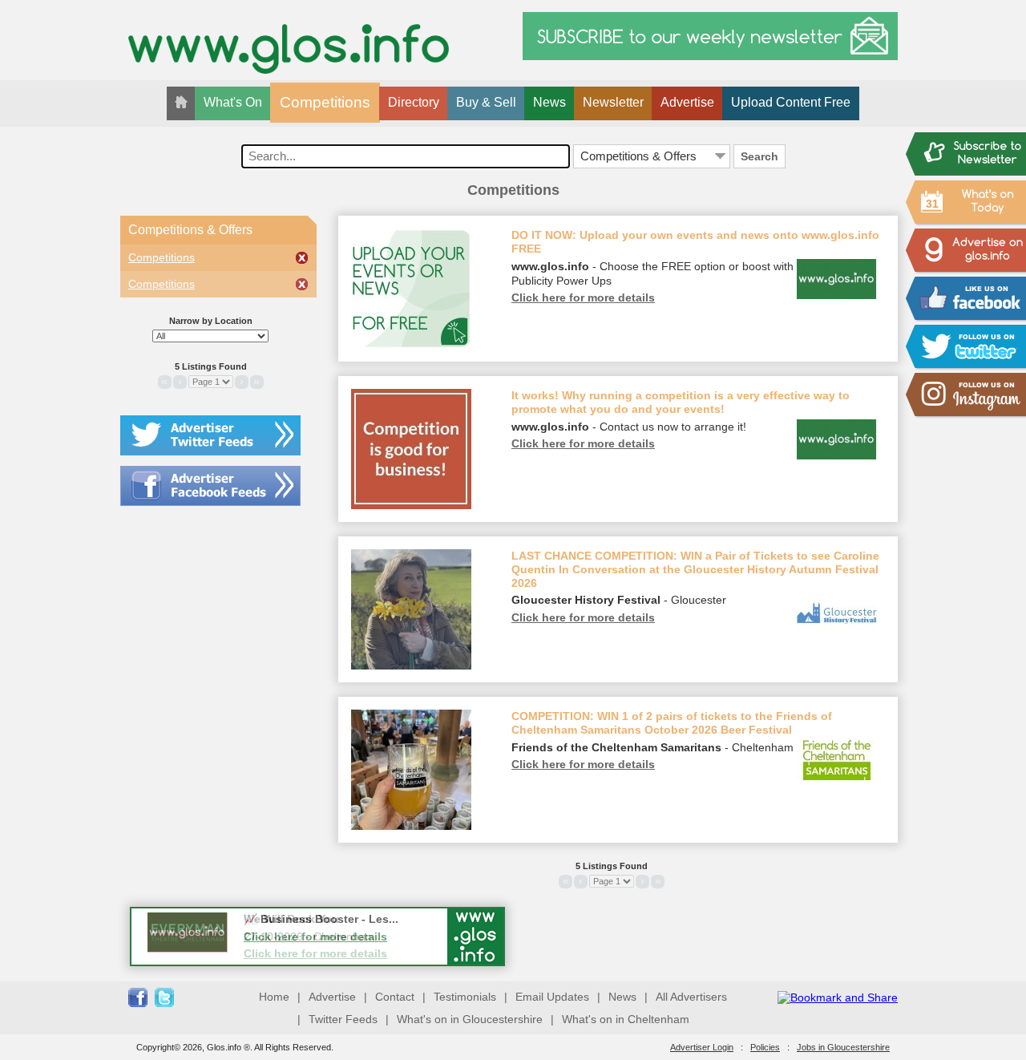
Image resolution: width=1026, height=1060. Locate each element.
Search (759, 156)
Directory (413, 102)
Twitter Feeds (343, 1019)
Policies (765, 1047)
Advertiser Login (701, 1047)
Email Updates (552, 996)
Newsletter (613, 102)
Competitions (325, 102)
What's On (233, 102)
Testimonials (465, 996)
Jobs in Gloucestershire (843, 1047)
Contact (394, 996)
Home (274, 996)
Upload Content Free (790, 102)
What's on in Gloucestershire (470, 1019)
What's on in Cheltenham (625, 1019)
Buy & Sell (486, 102)
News (549, 102)
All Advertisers (691, 996)
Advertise (687, 102)
